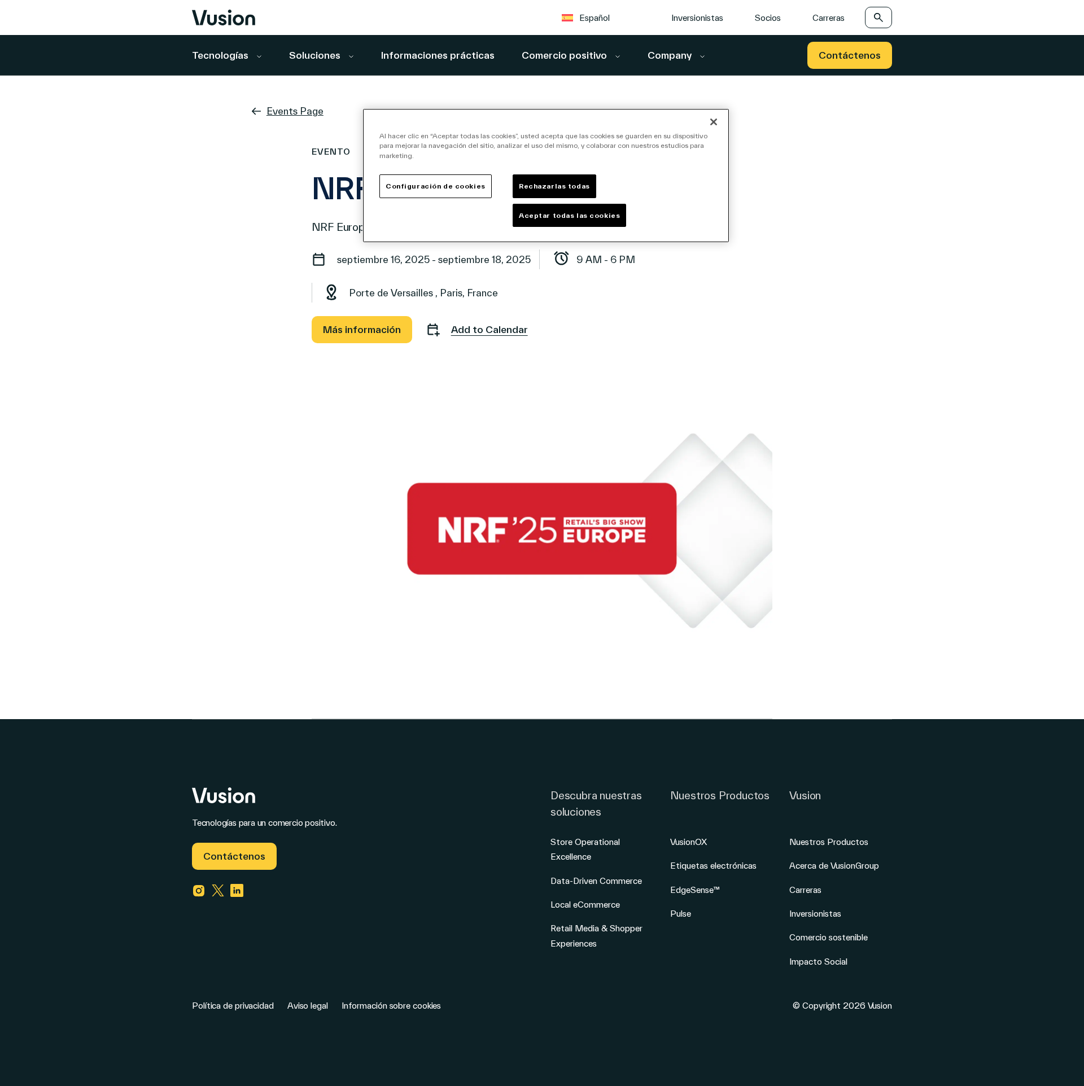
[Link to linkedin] (237, 890)
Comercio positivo (565, 55)
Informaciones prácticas (438, 55)
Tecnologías (221, 55)
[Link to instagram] (199, 890)
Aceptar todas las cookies (569, 215)
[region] (545, 175)
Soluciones (316, 55)
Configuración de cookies (436, 186)
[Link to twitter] (218, 890)
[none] (601, 17)
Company (671, 55)
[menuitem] (591, 17)
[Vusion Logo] (223, 17)
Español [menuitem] (594, 18)
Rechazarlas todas (554, 186)
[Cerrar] (713, 122)
